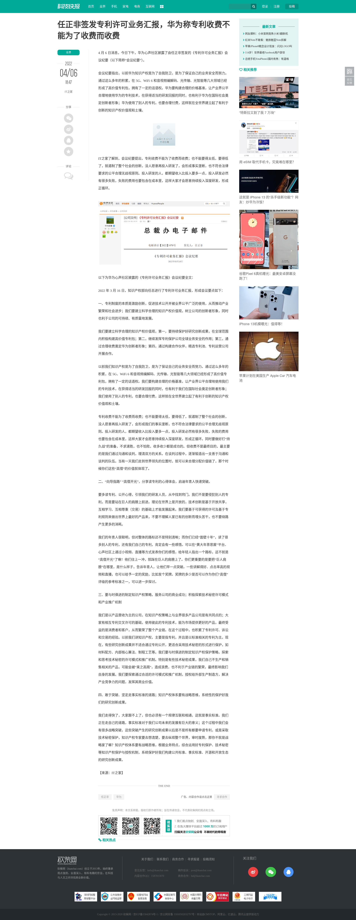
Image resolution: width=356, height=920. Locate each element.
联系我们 (163, 859)
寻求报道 (193, 859)
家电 (125, 6)
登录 (265, 6)
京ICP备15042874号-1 (145, 914)
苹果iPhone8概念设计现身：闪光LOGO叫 (268, 46)
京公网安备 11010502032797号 (177, 914)
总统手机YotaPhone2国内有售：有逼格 (266, 59)
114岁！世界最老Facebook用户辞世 (264, 52)
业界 (103, 6)
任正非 (105, 797)
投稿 (292, 6)
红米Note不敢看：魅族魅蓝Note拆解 (265, 40)
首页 (91, 6)
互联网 (150, 6)
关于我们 (147, 859)
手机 (114, 6)
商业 (175, 595)
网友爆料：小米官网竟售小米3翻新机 (266, 33)
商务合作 (178, 859)
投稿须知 (209, 859)
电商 (137, 6)
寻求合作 (222, 797)
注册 (277, 6)
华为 (118, 797)
